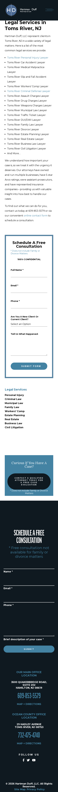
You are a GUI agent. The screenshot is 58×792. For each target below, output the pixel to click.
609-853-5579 (29, 696)
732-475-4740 (29, 735)
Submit (29, 649)
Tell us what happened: (24, 334)
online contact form (35, 215)
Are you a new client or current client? (24, 318)
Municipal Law (14, 403)
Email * (14, 285)
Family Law (12, 407)
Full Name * (17, 270)
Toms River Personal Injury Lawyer (27, 57)
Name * (8, 571)
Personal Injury (14, 395)
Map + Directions (29, 704)
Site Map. (20, 789)
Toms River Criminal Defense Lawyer (28, 91)
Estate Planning (15, 415)
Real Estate (12, 419)
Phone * (15, 301)
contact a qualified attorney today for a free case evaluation (29, 481)
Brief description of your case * (24, 639)
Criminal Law (13, 399)
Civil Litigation (14, 427)
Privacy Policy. (36, 789)
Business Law (13, 423)
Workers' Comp (15, 411)
